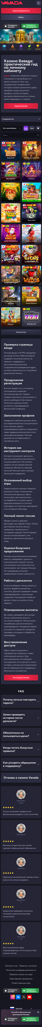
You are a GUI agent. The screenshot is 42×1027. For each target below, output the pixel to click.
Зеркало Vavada (21, 106)
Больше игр (21, 332)
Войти (21, 17)
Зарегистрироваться (21, 11)
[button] (2, 36)
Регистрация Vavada (21, 678)
